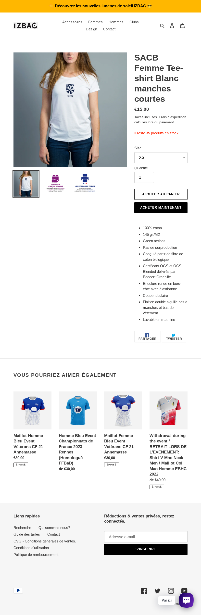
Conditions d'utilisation (31, 548)
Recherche (22, 528)
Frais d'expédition (172, 117)
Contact (53, 534)
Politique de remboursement (35, 554)
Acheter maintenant (161, 207)
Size (137, 148)
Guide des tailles (26, 534)
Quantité (141, 168)
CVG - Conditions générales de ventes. (44, 541)
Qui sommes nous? (54, 528)
